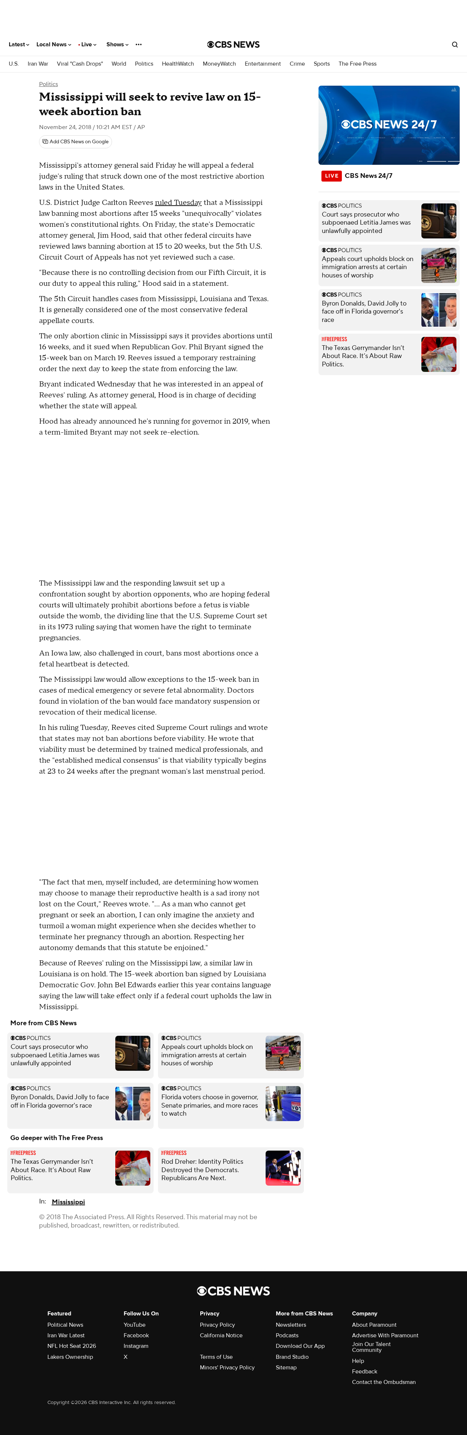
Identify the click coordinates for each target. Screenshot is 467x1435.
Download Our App (300, 1346)
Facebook (136, 1335)
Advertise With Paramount (385, 1335)
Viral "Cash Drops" (80, 64)
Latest (17, 44)
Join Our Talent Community (371, 1347)
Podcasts (287, 1335)
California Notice (221, 1335)
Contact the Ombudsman (384, 1382)
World (119, 64)
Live (87, 44)
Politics (144, 64)
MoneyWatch (219, 64)
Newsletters (291, 1325)
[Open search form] (455, 44)
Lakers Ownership (70, 1357)
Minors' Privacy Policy (227, 1367)
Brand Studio (292, 1357)
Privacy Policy (217, 1325)
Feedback (364, 1371)
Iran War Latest (66, 1335)
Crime (297, 64)
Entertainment (263, 64)
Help (358, 1361)
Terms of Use (216, 1357)
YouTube (135, 1325)
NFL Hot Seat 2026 (71, 1346)
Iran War (38, 64)
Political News (65, 1325)
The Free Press (358, 64)
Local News (52, 44)
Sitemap (286, 1367)
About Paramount (374, 1325)
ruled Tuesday (178, 202)
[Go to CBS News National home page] (233, 44)
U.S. (14, 64)
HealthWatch (178, 64)
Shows (116, 44)
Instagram (136, 1346)
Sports (322, 64)
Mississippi (68, 1202)
